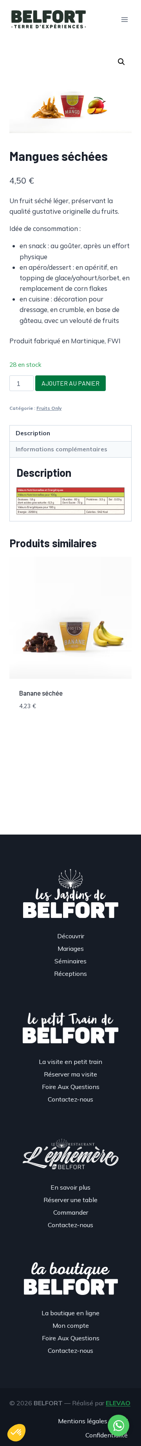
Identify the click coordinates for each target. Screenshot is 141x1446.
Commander (70, 1212)
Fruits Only (48, 408)
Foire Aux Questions (70, 1087)
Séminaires (70, 961)
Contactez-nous (70, 1099)
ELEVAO (118, 1403)
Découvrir (70, 936)
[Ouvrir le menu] (124, 19)
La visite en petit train (70, 1062)
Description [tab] (33, 433)
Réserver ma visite (70, 1074)
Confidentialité (106, 1435)
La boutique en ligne (70, 1313)
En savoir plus (70, 1187)
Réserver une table (70, 1200)
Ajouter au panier (70, 383)
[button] (121, 62)
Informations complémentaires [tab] (61, 449)
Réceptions (70, 973)
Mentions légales (82, 1421)
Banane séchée (41, 693)
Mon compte (70, 1325)
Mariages (71, 948)
